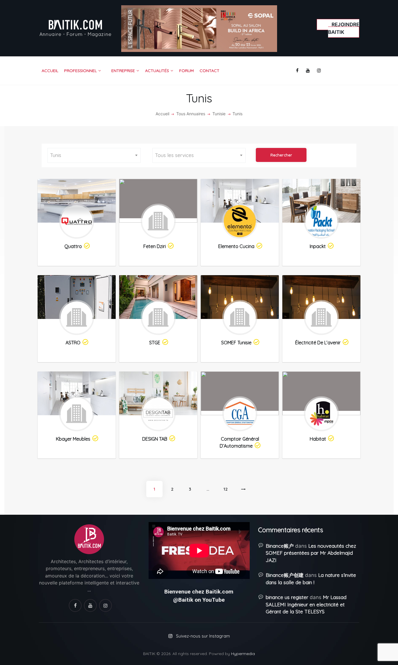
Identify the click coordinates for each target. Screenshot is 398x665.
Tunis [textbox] (55, 155)
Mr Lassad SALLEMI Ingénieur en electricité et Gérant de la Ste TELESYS (306, 604)
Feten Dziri (154, 246)
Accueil (162, 113)
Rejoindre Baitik (343, 28)
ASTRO (73, 342)
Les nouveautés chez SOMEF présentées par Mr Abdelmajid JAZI (311, 553)
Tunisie (219, 113)
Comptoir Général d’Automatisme (239, 442)
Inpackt (318, 246)
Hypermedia (243, 653)
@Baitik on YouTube (199, 599)
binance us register (287, 597)
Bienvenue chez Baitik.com (198, 591)
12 (225, 489)
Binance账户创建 (285, 575)
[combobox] (94, 155)
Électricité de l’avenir (318, 342)
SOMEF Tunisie (236, 342)
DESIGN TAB (154, 439)
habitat (318, 439)
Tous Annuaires (190, 113)
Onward (243, 491)
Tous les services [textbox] (174, 155)
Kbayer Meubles (73, 439)
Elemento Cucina (236, 246)
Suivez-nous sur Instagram (203, 636)
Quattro (73, 246)
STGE (154, 342)
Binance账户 (280, 546)
